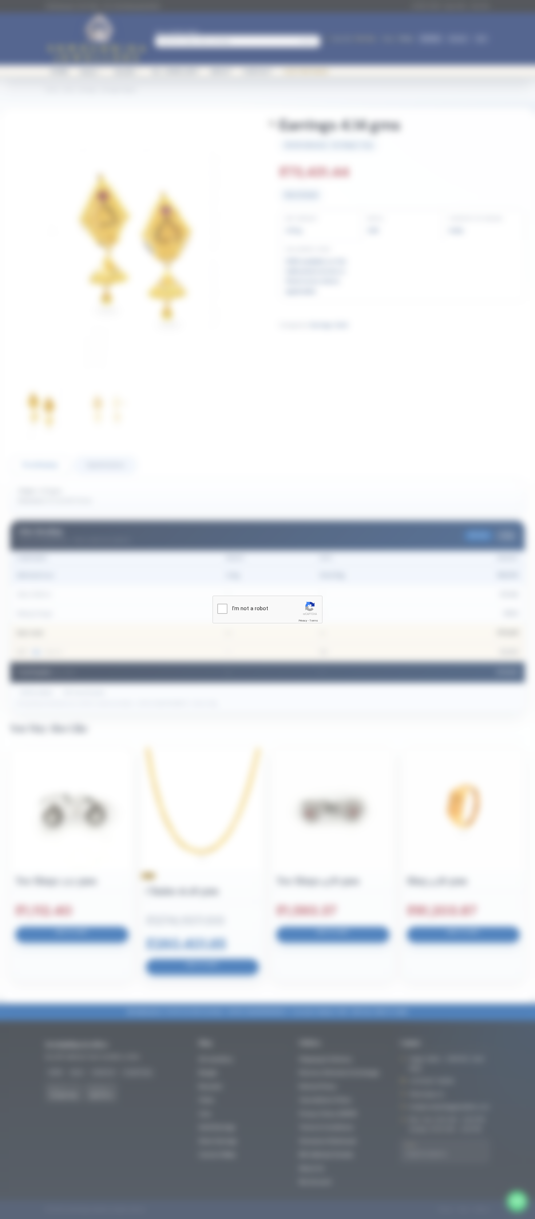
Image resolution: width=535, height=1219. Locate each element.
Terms (313, 620)
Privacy (302, 620)
